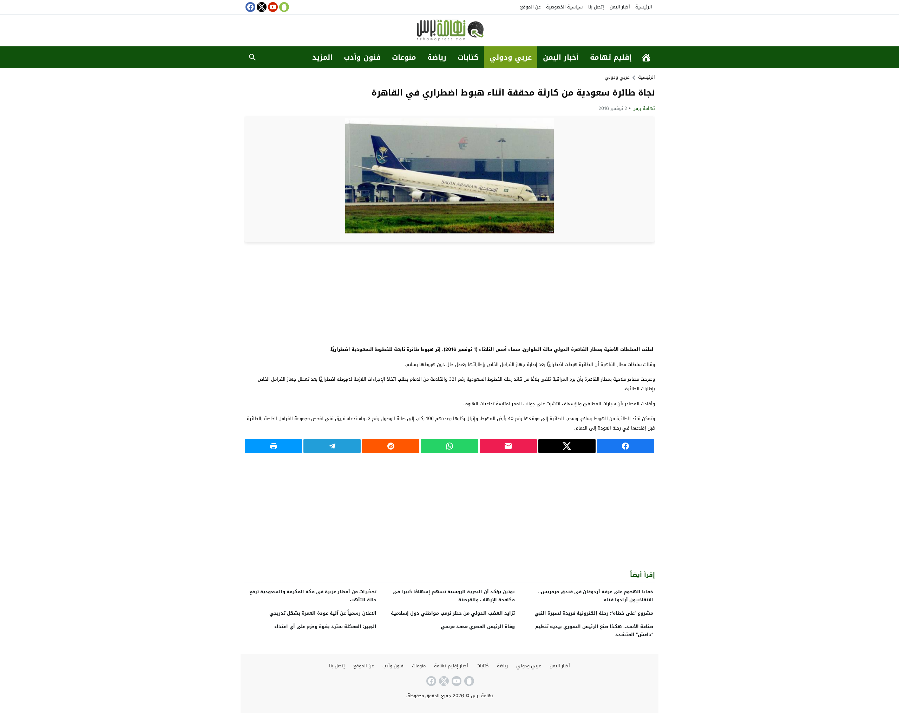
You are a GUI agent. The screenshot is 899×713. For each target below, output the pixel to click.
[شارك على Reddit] (391, 446)
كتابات (468, 57)
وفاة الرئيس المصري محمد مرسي (478, 626)
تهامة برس (643, 108)
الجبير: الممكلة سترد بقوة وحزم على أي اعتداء (325, 626)
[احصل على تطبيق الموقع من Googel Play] (283, 7)
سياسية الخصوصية (564, 6)
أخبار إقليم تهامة (451, 665)
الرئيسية (643, 6)
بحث (252, 57)
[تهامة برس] (449, 31)
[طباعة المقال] (273, 446)
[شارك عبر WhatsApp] (449, 446)
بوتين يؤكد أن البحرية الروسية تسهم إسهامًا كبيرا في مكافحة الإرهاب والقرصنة (454, 595)
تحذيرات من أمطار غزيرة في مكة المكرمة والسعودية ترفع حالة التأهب (312, 595)
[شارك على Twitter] (567, 446)
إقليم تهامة (611, 57)
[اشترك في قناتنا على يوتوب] (272, 7)
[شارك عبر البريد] (508, 446)
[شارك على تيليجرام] (332, 446)
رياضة (436, 57)
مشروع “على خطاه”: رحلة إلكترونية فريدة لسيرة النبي (593, 613)
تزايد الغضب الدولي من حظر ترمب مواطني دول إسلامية (453, 613)
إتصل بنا (596, 6)
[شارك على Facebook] (625, 446)
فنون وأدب (362, 57)
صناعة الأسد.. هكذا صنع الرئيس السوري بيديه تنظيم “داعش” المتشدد (594, 630)
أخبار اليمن (620, 6)
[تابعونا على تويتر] (261, 7)
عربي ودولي (511, 57)
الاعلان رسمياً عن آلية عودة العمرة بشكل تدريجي (322, 613)
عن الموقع (530, 6)
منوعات (404, 57)
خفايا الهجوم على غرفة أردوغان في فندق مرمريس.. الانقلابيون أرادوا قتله (595, 595)
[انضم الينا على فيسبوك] (249, 7)
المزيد (322, 57)
